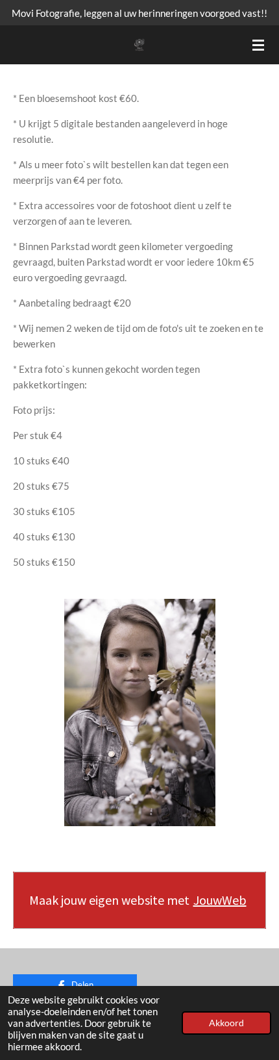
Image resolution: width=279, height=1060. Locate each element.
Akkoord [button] (226, 1023)
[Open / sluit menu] (258, 45)
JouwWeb (220, 900)
